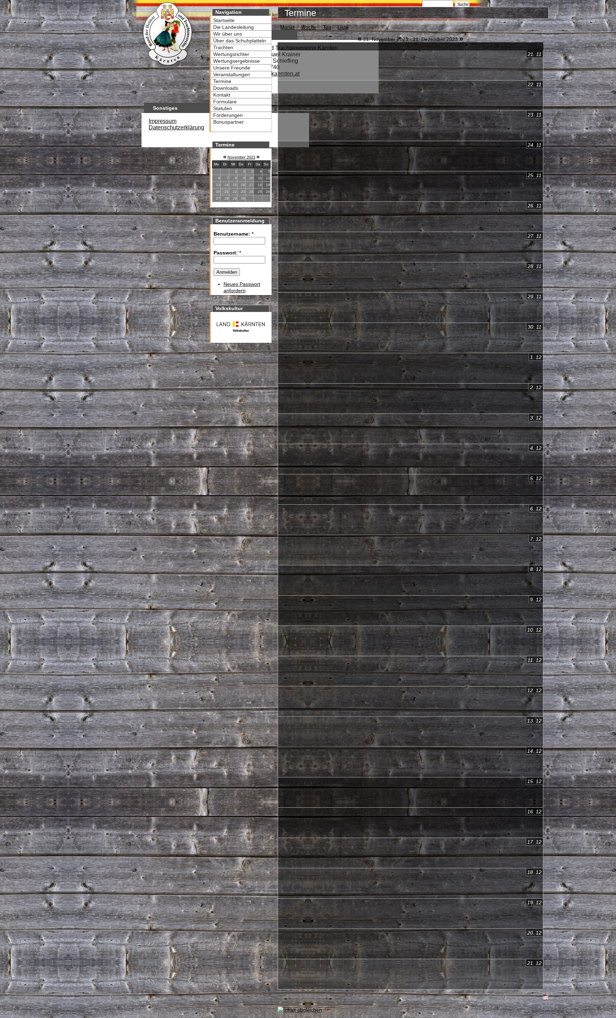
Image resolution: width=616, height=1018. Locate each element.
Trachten (223, 47)
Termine (222, 81)
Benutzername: (233, 234)
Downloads (225, 88)
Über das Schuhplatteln (239, 40)
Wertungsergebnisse (236, 61)
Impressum (162, 121)
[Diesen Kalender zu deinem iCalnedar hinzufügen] (546, 998)
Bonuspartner (228, 122)
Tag (327, 27)
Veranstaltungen (231, 74)
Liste (343, 27)
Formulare (225, 101)
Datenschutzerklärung (176, 127)
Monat (287, 27)
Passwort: (227, 253)
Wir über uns (227, 34)
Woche (309, 27)
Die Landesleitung (233, 27)
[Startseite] (167, 66)
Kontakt (221, 95)
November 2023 (241, 157)
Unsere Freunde (231, 68)
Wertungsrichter (231, 54)
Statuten (222, 108)
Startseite (224, 20)
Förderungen (228, 115)
